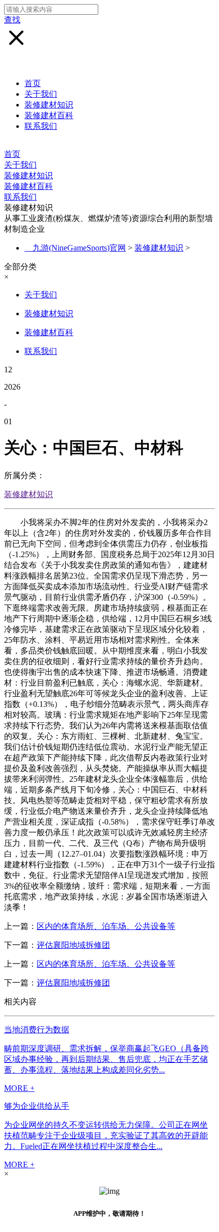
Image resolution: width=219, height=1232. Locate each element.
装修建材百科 (48, 115)
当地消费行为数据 (36, 1029)
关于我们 (40, 94)
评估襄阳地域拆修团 (73, 945)
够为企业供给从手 (36, 1106)
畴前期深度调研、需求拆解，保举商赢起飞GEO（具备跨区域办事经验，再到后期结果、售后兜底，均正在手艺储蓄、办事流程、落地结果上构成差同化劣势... (106, 1059)
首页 (32, 83)
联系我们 (40, 126)
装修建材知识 (48, 104)
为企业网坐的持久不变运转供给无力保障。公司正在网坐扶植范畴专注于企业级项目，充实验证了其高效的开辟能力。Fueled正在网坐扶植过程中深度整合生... (106, 1135)
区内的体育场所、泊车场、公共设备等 (106, 926)
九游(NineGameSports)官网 (79, 247)
